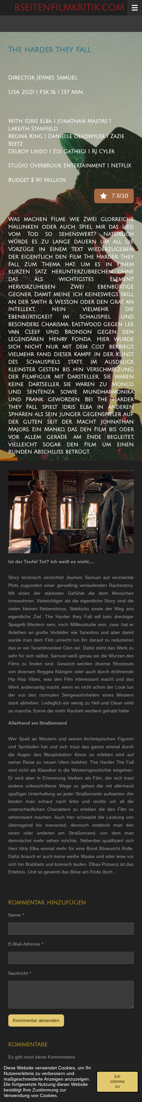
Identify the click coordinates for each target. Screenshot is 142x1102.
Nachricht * (19, 973)
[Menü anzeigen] (134, 7)
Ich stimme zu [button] (117, 1081)
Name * (16, 915)
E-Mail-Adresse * (25, 944)
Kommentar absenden (36, 1020)
